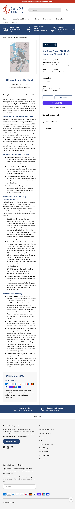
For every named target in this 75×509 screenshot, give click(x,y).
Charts (5, 19)
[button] (71, 10)
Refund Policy (43, 448)
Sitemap (41, 459)
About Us (14, 22)
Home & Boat (60, 19)
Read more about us (11, 441)
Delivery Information (46, 444)
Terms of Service (44, 455)
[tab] (7, 95)
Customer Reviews (45, 433)
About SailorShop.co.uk (46, 429)
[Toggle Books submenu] (40, 19)
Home (4, 37)
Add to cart (63, 97)
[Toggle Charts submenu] (9, 19)
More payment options (57, 107)
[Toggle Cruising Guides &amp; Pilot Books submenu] (32, 19)
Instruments (47, 19)
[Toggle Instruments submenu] (53, 19)
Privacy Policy (43, 451)
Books (37, 19)
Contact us (42, 437)
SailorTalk (6, 22)
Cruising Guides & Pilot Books (21, 19)
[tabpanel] (20, 233)
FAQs (40, 440)
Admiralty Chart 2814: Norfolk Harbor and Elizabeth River (19, 37)
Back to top (37, 416)
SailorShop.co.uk (11, 502)
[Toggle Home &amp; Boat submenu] (65, 19)
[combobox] (44, 10)
